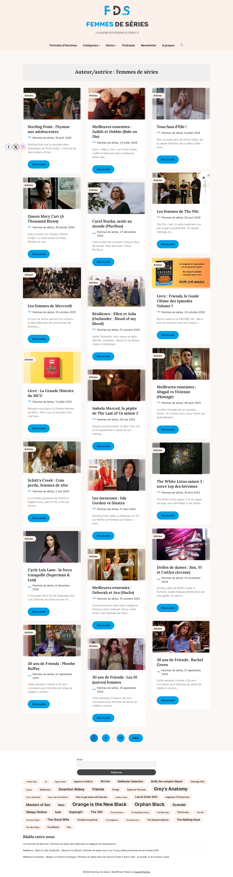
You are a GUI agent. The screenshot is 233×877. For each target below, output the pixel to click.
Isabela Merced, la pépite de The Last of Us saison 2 (115, 411)
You (69, 827)
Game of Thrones (136, 789)
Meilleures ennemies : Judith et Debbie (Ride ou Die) (114, 131)
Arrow (105, 781)
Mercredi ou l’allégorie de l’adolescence (96, 843)
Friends (98, 789)
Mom (61, 805)
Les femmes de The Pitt (178, 211)
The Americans (116, 812)
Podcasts (128, 45)
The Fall (200, 812)
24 (46, 782)
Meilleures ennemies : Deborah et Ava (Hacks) (113, 590)
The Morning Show (87, 819)
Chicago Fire (197, 781)
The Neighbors (112, 820)
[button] (182, 45)
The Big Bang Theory (140, 812)
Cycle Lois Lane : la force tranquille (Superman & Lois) (50, 574)
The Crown (183, 812)
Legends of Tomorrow (177, 797)
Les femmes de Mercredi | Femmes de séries (46, 843)
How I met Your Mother (58, 797)
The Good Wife (58, 819)
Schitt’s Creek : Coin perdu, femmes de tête (48, 483)
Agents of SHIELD (83, 781)
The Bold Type (163, 812)
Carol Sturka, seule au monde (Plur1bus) (112, 224)
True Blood (53, 827)
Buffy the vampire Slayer (167, 781)
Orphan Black (150, 804)
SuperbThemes (142, 872)
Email (79, 759)
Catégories (90, 45)
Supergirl (76, 812)
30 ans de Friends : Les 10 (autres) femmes (114, 680)
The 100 (97, 812)
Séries (110, 45)
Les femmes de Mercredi (50, 305)
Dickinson (45, 789)
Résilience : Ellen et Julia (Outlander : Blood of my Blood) (114, 318)
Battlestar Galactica (130, 781)
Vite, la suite (103, 169)
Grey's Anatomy (171, 789)
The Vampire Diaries (158, 819)
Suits (58, 812)
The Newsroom (132, 820)
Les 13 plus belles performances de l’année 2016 (133, 850)
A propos (168, 45)
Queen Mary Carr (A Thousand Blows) (46, 219)
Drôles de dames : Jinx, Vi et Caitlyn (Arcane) (179, 570)
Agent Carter (60, 782)
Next (136, 738)
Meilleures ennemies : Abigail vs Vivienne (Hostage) (176, 391)
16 (120, 738)
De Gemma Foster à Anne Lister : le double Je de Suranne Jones (136, 856)
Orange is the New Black (99, 804)
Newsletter (148, 45)
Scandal (179, 805)
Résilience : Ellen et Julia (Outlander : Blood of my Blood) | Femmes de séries (62, 850)
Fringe (115, 789)
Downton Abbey (71, 789)
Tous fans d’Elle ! (172, 126)
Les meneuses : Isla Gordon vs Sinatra (109, 500)
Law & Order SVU (146, 796)
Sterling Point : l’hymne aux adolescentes (49, 129)
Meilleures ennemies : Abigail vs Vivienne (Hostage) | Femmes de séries (60, 856)
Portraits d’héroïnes (63, 45)
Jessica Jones (121, 797)
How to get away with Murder (91, 797)
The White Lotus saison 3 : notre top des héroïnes (180, 484)
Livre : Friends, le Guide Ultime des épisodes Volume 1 (178, 301)
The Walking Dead (188, 819)
